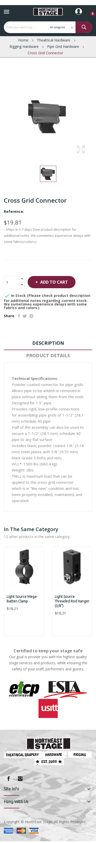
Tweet (24, 316)
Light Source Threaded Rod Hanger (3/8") (72, 601)
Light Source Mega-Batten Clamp (22, 599)
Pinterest (31, 316)
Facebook (8, 778)
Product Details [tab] (48, 355)
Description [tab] (48, 343)
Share (19, 316)
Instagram (20, 778)
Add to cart (54, 282)
